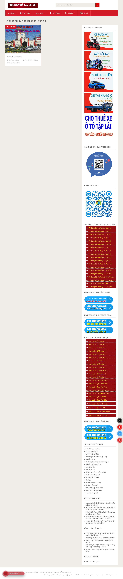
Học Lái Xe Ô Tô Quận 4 (97, 351)
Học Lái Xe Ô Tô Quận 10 (97, 370)
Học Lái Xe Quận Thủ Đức (98, 400)
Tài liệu (70, 13)
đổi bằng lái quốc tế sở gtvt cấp (96, 457)
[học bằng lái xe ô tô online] (98, 439)
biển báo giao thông (92, 449)
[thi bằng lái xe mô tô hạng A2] (98, 71)
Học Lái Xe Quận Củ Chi (97, 408)
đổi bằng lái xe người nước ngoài (97, 462)
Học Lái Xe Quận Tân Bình (98, 380)
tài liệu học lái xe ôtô (93, 475)
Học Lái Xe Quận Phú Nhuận (99, 393)
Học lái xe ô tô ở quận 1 (14, 56)
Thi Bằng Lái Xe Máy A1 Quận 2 (100, 231)
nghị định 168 (90, 469)
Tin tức (88, 480)
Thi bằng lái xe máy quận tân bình (103, 538)
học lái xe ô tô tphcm (93, 561)
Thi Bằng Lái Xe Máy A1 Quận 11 (100, 260)
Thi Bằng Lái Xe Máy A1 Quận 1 (100, 228)
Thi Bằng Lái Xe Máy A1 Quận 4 (100, 238)
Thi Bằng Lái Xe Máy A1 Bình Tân (100, 270)
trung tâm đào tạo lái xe (94, 490)
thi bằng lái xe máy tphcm (93, 575)
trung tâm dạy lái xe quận (94, 488)
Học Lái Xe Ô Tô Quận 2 (97, 344)
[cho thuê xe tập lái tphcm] (98, 142)
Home (12, 13)
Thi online (55, 13)
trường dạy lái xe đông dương (54, 575)
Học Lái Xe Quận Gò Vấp (97, 397)
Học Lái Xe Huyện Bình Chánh (99, 412)
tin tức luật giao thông (93, 482)
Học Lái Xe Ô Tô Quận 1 (97, 341)
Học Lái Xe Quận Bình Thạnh (99, 390)
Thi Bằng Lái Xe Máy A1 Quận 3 (100, 234)
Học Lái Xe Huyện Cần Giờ (98, 416)
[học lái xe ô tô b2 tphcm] (98, 92)
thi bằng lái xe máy (92, 477)
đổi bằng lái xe (91, 459)
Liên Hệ (85, 13)
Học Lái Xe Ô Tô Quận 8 (97, 364)
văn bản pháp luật (92, 493)
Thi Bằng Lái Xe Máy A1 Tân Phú (100, 274)
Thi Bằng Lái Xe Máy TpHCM (96, 547)
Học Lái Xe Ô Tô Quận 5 (97, 354)
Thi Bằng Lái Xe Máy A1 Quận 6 (100, 244)
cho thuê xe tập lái (92, 451)
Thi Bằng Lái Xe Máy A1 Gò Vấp (100, 283)
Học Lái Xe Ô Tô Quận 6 (97, 357)
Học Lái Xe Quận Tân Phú (98, 387)
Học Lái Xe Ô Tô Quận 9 (97, 367)
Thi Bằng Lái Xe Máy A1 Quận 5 (100, 241)
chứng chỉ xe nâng (92, 454)
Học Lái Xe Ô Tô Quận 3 (97, 348)
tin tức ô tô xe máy (92, 485)
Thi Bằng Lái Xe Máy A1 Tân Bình (100, 267)
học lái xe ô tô (29, 60)
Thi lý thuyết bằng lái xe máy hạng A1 (98, 545)
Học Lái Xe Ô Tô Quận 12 (97, 377)
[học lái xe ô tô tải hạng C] (98, 113)
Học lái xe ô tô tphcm (74, 575)
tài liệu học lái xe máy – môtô (96, 472)
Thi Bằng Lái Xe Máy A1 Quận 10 (100, 257)
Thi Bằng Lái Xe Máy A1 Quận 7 (100, 247)
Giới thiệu (26, 13)
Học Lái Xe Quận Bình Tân (98, 384)
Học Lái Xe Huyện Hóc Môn (98, 404)
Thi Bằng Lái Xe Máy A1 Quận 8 (100, 251)
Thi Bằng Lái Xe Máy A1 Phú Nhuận (101, 280)
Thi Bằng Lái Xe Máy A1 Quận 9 (100, 254)
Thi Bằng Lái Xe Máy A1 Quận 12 (100, 264)
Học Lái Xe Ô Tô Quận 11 (97, 374)
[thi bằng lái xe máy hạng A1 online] (98, 310)
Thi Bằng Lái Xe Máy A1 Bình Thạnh (101, 277)
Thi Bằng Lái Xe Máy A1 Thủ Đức (100, 287)
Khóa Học (39, 13)
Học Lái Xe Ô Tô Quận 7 (97, 361)
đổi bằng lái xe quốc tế (93, 464)
